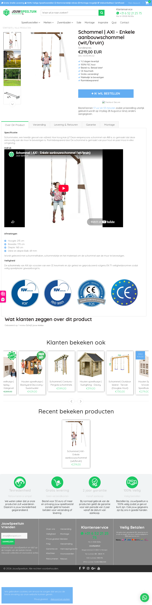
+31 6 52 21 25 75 (130, 13)
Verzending (65, 529)
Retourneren (52, 558)
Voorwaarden (67, 553)
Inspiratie (103, 22)
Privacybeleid (52, 539)
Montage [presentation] (109, 124)
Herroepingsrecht (68, 548)
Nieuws (63, 558)
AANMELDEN (8, 542)
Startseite (8, 28)
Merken (48, 22)
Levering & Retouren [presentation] (66, 124)
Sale (79, 22)
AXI (108, 137)
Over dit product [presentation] (15, 124)
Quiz (114, 22)
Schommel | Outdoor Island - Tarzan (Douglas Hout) (120, 384)
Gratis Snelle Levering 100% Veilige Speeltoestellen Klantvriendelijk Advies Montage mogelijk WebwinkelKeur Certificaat (63, 3)
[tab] (15, 124)
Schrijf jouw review (34, 325)
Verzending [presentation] (39, 124)
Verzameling (66, 543)
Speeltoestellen (30, 22)
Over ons (50, 529)
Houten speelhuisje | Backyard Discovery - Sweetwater (32, 384)
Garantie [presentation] (91, 124)
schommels (14, 265)
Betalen (64, 539)
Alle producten (23, 28)
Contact (124, 22)
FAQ (48, 543)
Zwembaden (64, 22)
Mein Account (134, 3)
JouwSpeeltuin (20, 568)
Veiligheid (51, 534)
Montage (90, 22)
